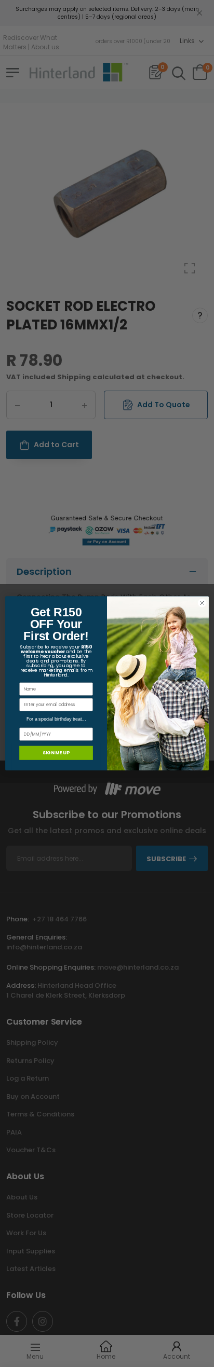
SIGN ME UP (56, 753)
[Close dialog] (202, 603)
